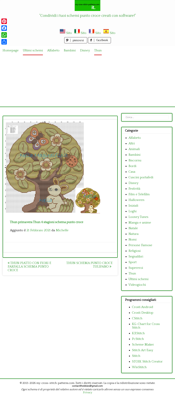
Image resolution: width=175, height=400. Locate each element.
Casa (132, 172)
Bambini (70, 50)
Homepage (11, 50)
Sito (69, 33)
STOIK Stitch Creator (147, 361)
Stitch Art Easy (142, 350)
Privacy (87, 392)
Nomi (133, 239)
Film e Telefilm (139, 194)
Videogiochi (137, 285)
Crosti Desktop (142, 313)
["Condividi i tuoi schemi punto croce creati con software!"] (87, 5)
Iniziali (133, 205)
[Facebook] (4, 28)
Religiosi (135, 251)
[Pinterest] (4, 21)
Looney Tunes (138, 217)
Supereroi (136, 268)
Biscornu (135, 160)
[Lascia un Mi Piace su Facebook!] (99, 42)
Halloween (136, 200)
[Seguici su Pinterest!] (76, 42)
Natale (133, 228)
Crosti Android (142, 307)
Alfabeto (53, 50)
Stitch (136, 356)
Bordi (132, 166)
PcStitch (138, 339)
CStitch (137, 318)
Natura (134, 234)
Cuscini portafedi (141, 177)
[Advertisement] (87, 81)
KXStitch (138, 333)
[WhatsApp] (4, 35)
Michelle (62, 230)
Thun (98, 50)
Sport (133, 262)
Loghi (133, 211)
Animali (134, 149)
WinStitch (139, 367)
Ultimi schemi (33, 50)
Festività (134, 188)
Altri (132, 143)
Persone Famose (140, 245)
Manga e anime (140, 222)
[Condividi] (4, 41)
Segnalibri (136, 256)
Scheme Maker (143, 344)
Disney (85, 50)
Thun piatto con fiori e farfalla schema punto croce (29, 266)
